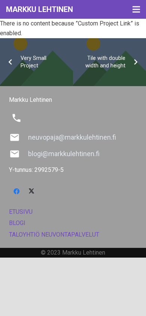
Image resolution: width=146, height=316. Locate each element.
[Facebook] (16, 191)
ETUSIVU (21, 211)
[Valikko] (136, 9)
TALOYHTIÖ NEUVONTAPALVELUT (54, 234)
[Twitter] (31, 191)
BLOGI (17, 223)
